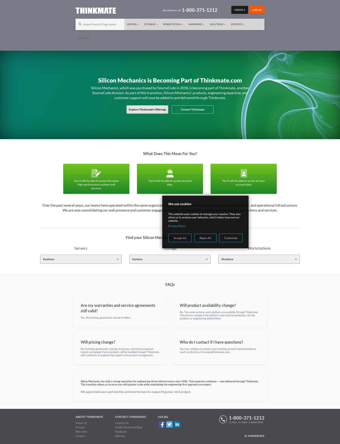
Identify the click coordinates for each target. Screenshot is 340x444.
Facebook (161, 424)
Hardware (195, 24)
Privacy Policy (177, 226)
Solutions (217, 24)
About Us (81, 423)
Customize (230, 238)
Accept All (180, 238)
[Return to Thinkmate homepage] (96, 11)
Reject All (205, 238)
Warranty (81, 431)
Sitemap (120, 436)
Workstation (172, 24)
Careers (80, 436)
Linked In (177, 424)
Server (132, 24)
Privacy (80, 427)
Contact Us (122, 423)
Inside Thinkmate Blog (128, 427)
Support (84, 38)
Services (237, 24)
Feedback (121, 431)
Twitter (169, 424)
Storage (150, 24)
